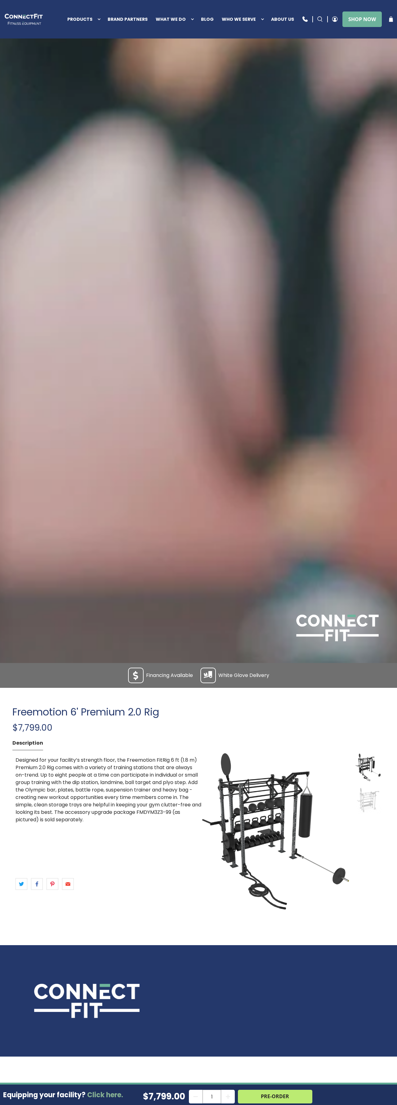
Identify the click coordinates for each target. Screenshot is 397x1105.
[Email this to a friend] (68, 884)
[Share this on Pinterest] (52, 884)
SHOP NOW (362, 19)
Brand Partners (128, 19)
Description (27, 742)
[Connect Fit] (24, 19)
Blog (207, 19)
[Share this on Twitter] (21, 884)
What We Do (171, 19)
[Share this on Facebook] (37, 884)
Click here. (105, 1095)
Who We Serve (239, 19)
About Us (282, 19)
